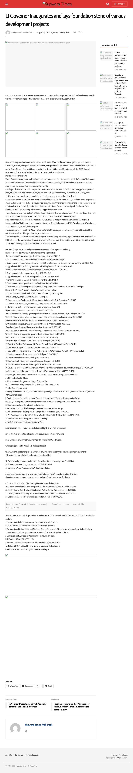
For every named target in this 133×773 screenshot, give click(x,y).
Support (120, 4)
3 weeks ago (122, 154)
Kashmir (61, 32)
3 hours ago (122, 117)
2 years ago (122, 69)
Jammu (55, 32)
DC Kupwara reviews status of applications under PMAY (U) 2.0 (121, 128)
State (67, 32)
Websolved (33, 766)
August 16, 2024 (43, 32)
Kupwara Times (21, 766)
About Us (8, 755)
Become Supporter (32, 755)
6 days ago (121, 97)
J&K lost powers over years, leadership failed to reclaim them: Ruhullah (121, 108)
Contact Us (19, 755)
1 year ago (121, 137)
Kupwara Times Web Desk (22, 32)
